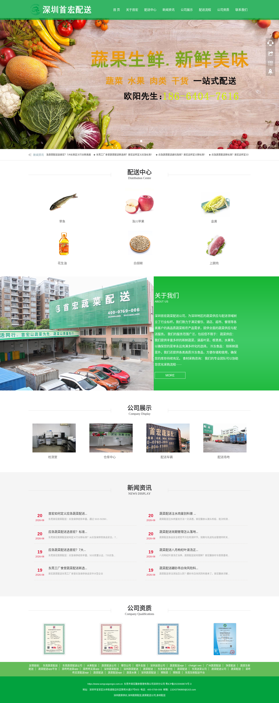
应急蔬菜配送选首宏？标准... (67, 531)
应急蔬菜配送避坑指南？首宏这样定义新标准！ (168, 154)
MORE (170, 375)
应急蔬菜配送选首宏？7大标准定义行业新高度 (53, 154)
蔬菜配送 (148, 668)
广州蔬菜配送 (213, 665)
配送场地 (224, 457)
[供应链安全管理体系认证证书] (225, 639)
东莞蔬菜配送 (50, 665)
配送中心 (150, 9)
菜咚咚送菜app (70, 668)
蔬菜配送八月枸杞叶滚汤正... (178, 549)
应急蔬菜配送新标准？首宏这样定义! (215, 154)
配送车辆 (167, 457)
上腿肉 (214, 263)
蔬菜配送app (177, 665)
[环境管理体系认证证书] (54, 639)
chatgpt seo (194, 665)
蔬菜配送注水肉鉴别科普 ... (177, 513)
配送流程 (205, 9)
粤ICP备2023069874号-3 (179, 684)
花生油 (62, 263)
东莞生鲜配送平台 (195, 672)
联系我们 (241, 9)
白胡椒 (138, 263)
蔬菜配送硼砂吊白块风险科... (178, 568)
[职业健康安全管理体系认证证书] (111, 639)
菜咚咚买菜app (91, 668)
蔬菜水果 (131, 672)
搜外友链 (141, 665)
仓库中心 (110, 457)
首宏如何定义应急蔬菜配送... (67, 513)
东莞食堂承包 (165, 668)
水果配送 (92, 665)
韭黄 (214, 221)
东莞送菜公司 (199, 668)
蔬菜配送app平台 (47, 668)
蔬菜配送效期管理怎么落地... (178, 531)
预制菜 (164, 672)
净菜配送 (231, 665)
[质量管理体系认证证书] (168, 639)
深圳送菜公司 (157, 665)
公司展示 (187, 9)
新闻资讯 (168, 9)
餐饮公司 (126, 665)
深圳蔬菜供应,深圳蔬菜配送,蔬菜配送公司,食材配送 (140, 695)
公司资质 (223, 9)
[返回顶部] (270, 73)
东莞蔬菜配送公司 (72, 665)
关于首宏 (132, 9)
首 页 (116, 9)
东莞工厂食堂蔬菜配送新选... (67, 568)
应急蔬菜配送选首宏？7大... (67, 549)
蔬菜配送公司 (109, 665)
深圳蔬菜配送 (111, 668)
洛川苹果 (138, 221)
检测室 (52, 457)
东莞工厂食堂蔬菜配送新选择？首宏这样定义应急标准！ (110, 154)
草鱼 (62, 221)
